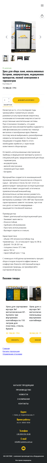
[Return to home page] (11, 5)
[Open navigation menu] (42, 5)
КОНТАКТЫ (23, 403)
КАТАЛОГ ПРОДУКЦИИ (23, 385)
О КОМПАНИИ (23, 399)
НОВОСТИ (23, 394)
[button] (8, 98)
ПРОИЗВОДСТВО (23, 390)
